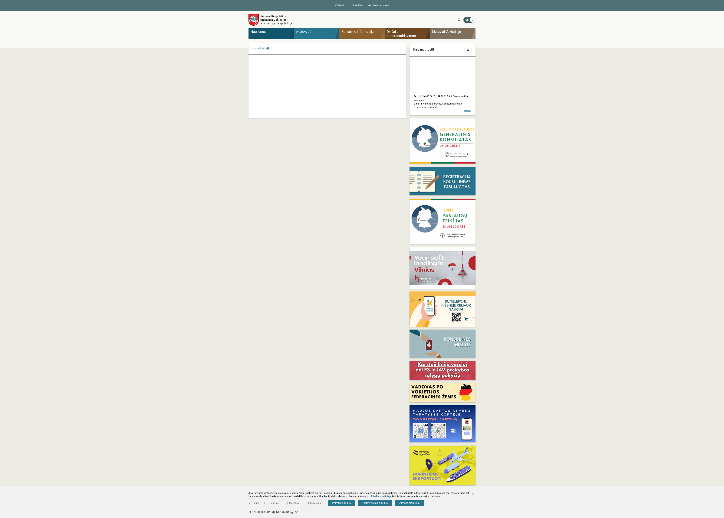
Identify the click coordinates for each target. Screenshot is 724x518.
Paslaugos (357, 5)
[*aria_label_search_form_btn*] (459, 20)
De (467, 19)
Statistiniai (294, 503)
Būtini (256, 503)
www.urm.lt (340, 5)
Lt (473, 19)
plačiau (467, 111)
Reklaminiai (316, 503)
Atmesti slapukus (409, 502)
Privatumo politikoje (381, 496)
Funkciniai (274, 503)
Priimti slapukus (341, 502)
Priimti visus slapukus (375, 502)
